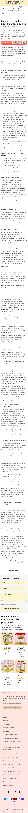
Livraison (5, 720)
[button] (3, 13)
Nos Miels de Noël (8, 785)
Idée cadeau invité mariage (11, 757)
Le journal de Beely (8, 727)
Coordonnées (23, 811)
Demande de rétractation (12, 707)
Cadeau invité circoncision (10, 778)
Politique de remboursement (15, 804)
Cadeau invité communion (10, 782)
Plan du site (6, 724)
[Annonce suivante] (25, 3)
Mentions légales (21, 809)
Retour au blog (15, 570)
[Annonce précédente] (2, 3)
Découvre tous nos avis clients (12, 703)
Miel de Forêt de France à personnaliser (20, 648)
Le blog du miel (7, 731)
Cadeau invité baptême (9, 8)
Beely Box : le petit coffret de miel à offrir (20, 676)
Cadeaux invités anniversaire (11, 771)
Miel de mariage (21, 8)
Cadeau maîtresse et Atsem (11, 764)
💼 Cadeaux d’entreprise (13, 6)
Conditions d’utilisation (10, 809)
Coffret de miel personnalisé (7, 648)
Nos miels (5, 717)
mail (6, 698)
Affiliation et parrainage (10, 734)
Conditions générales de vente (10, 811)
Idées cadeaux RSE (8, 768)
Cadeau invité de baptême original (13, 754)
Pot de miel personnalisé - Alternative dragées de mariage (7, 677)
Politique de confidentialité (11, 738)
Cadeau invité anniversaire (14, 10)
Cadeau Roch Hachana (9, 761)
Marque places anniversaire (11, 775)
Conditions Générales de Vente (12, 741)
